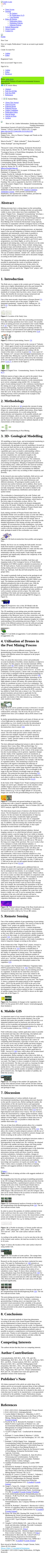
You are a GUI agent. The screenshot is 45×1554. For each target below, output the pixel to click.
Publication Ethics (16, 21)
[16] (26, 968)
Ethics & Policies (11, 19)
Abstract (8, 89)
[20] (29, 1263)
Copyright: (5, 188)
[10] (23, 727)
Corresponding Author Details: (11, 162)
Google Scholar (11, 1420)
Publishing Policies (16, 23)
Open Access (9, 9)
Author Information (22, 123)
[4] (21, 406)
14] (22, 863)
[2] (6, 305)
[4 (31, 779)
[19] (35, 1205)
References (9, 95)
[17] (29, 1028)
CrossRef (30, 1482)
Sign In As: (5, 66)
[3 (37, 331)
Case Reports (14, 17)
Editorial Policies (15, 25)
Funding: (4, 182)
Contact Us (9, 31)
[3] (6, 326)
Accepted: (24, 170)
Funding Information (37, 125)
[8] (13, 666)
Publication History (36, 123)
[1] (41, 299)
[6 (1, 372)
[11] (38, 773)
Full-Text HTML (11, 91)
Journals (8, 11)
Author (7, 53)
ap (3, 4)
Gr (2, 4)
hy (5, 4)
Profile (3, 37)
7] (10, 362)
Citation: (4, 174)
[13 (19, 863)
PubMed (36, 1492)
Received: (4, 170)
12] (34, 779)
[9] (39, 675)
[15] (8, 937)
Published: (5, 172)
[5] (30, 352)
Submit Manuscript (11, 27)
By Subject (13, 13)
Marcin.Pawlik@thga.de (9, 168)
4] (39, 331)
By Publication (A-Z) (17, 15)
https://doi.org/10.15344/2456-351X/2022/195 (17, 131)
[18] (15, 1051)
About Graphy (10, 29)
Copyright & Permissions (20, 1548)
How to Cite (10, 123)
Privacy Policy (6, 1548)
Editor (7, 55)
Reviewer (8, 74)
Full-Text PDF (10, 93)
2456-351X (10, 79)
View (25, 1529)
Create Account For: (8, 50)
